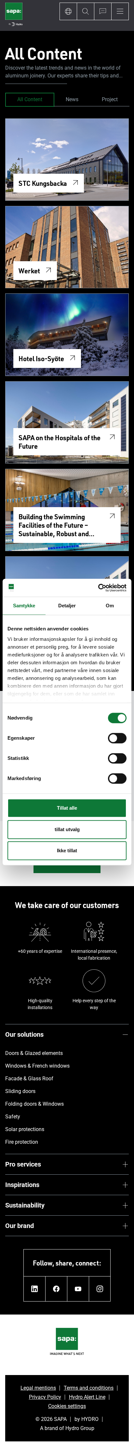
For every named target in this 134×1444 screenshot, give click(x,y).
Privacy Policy (45, 1397)
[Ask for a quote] (102, 11)
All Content (29, 99)
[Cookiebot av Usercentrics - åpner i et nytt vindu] (98, 588)
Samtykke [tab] (24, 605)
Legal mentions (38, 1388)
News (72, 99)
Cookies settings (67, 1406)
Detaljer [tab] (67, 605)
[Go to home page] (13, 15)
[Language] (68, 11)
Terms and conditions (89, 1388)
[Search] (85, 11)
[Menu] (120, 11)
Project (110, 99)
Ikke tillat (67, 850)
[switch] (117, 738)
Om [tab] (110, 605)
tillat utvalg (67, 829)
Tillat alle (67, 808)
